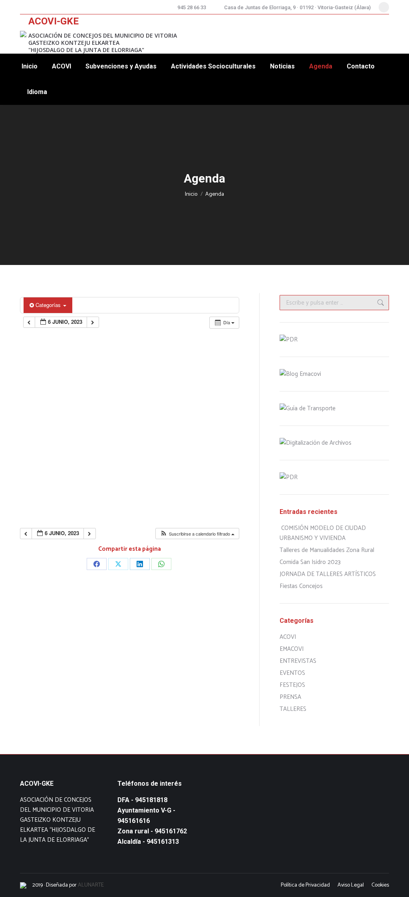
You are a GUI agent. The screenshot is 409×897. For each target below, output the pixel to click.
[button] (197, 533)
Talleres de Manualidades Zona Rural (327, 550)
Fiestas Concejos (301, 586)
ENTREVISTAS (298, 661)
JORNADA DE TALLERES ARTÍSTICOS (328, 574)
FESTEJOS (292, 685)
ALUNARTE (91, 885)
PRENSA (290, 697)
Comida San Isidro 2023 (310, 562)
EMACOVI (292, 649)
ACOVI (288, 637)
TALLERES (293, 709)
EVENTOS (292, 673)
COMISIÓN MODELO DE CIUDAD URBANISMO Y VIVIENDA (323, 533)
